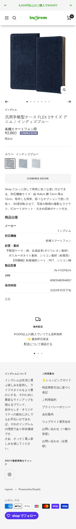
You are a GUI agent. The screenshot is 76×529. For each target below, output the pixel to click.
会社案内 (48, 414)
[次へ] (69, 101)
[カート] (69, 18)
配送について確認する (38, 344)
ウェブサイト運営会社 (56, 421)
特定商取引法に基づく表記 (56, 390)
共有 (8, 299)
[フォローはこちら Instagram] (9, 474)
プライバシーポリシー (56, 407)
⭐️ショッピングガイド (56, 380)
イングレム (11, 109)
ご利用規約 (49, 399)
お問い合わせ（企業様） (55, 443)
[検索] (14, 18)
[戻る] (6, 101)
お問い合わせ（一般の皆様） (56, 431)
